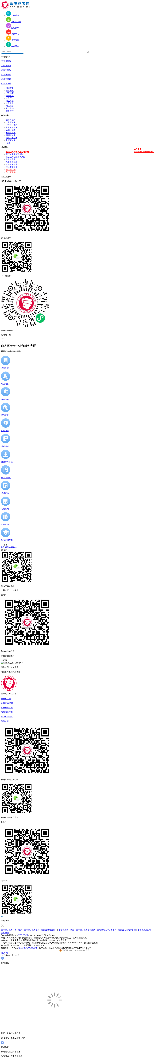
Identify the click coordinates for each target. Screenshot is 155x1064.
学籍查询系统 (11, 164)
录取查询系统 (11, 162)
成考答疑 (10, 96)
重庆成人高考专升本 (127, 930)
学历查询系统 (11, 167)
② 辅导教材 (6, 66)
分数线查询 (11, 159)
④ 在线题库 (6, 75)
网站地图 (5, 933)
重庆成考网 (23, 935)
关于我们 (18, 930)
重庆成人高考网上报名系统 (17, 152)
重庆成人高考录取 (31, 930)
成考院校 (10, 98)
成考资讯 (10, 91)
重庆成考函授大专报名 (106, 930)
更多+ (9, 143)
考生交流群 (11, 172)
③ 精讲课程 (6, 70)
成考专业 (10, 103)
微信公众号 (11, 170)
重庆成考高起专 (144, 930)
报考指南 (10, 93)
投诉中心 (5, 953)
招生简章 (10, 101)
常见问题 (5, 547)
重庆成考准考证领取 (14, 154)
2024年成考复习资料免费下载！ (144, 152)
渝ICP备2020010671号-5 (29, 948)
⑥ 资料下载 (6, 84)
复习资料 (10, 108)
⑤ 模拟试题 (6, 79)
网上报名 (10, 106)
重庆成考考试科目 (49, 930)
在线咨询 (13, 547)
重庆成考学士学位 (66, 930)
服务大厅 (10, 111)
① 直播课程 (6, 61)
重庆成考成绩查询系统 (15, 157)
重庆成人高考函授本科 (85, 930)
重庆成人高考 (7, 930)
